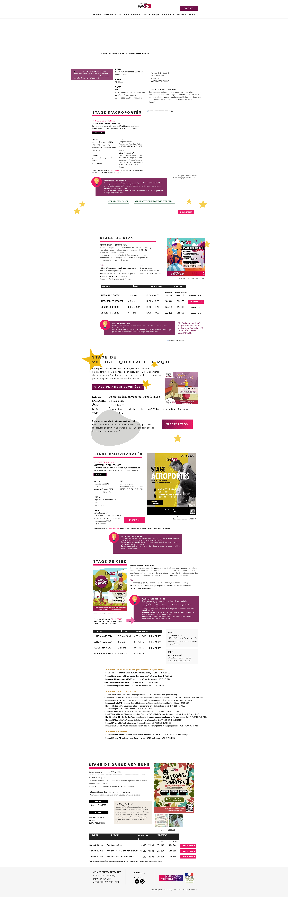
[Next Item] (190, 788)
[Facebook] (137, 881)
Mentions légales (156, 889)
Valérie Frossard (191, 175)
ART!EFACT (193, 178)
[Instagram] (142, 881)
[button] (181, 388)
